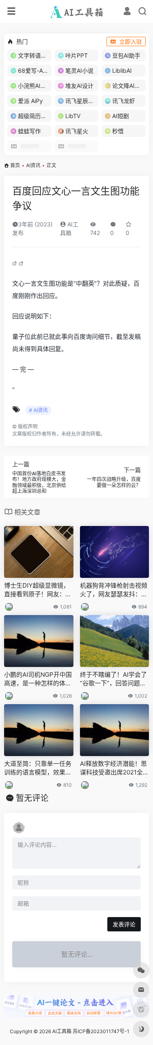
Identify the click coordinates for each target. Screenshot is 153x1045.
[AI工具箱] (76, 11)
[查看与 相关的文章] (15, 263)
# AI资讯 (38, 410)
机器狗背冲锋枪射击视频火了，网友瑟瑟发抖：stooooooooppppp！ (113, 590)
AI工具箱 (61, 1031)
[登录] (127, 12)
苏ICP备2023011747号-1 (101, 1031)
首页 (15, 165)
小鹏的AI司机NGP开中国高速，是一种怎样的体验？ (38, 679)
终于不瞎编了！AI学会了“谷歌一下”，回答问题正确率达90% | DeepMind (113, 679)
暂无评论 (32, 798)
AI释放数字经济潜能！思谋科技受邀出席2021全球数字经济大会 (114, 768)
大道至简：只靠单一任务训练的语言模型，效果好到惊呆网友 (37, 768)
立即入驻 (130, 41)
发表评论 (124, 924)
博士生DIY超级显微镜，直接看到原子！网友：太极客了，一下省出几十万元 (37, 590)
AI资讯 (33, 165)
